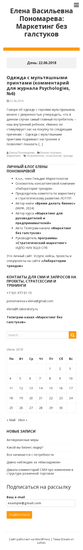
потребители (35, 156)
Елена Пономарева (22, 153)
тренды (68, 156)
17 (71, 388)
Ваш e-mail (16, 497)
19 (21, 398)
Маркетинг (14, 156)
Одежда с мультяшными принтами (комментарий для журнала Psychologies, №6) (38, 85)
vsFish (41, 543)
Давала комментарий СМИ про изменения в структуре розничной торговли (40, 472)
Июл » (22, 420)
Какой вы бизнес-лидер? (25, 447)
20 (31, 398)
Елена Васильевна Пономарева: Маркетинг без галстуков (41, 22)
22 (51, 398)
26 (21, 408)
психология (54, 156)
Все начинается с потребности (30, 455)
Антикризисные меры (23, 440)
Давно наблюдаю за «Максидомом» (34, 462)
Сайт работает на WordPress (29, 539)
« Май (11, 420)
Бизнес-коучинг (50, 153)
